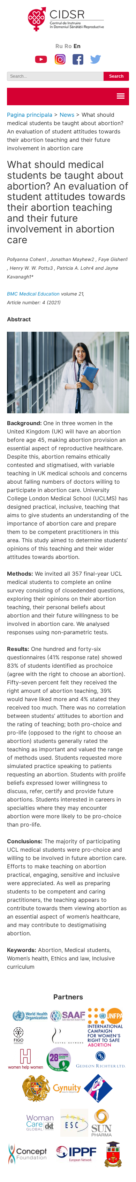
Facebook (78, 59)
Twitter (95, 59)
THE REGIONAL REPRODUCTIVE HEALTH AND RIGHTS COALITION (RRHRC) (71, 21)
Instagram (60, 59)
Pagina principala (29, 114)
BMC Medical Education (33, 294)
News (67, 114)
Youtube (41, 59)
